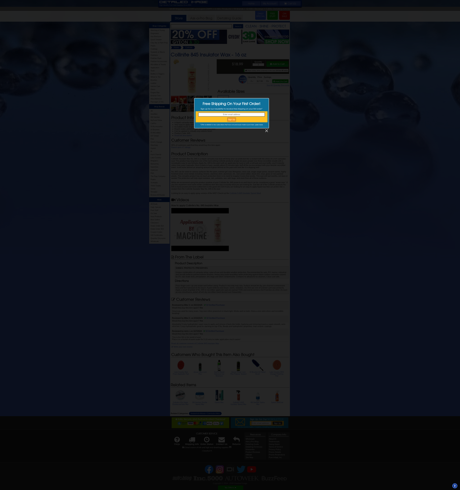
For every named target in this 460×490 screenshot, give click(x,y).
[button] (454, 485)
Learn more (259, 125)
